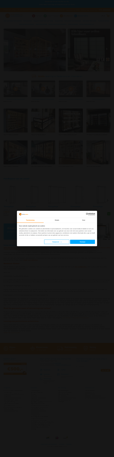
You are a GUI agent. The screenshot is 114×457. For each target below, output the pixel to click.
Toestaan (82, 242)
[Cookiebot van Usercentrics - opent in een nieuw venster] (87, 214)
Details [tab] (57, 220)
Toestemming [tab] (30, 220)
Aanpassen (55, 242)
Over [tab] (83, 220)
